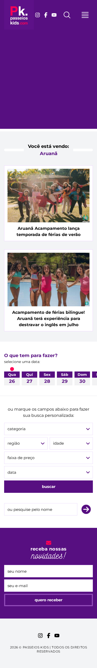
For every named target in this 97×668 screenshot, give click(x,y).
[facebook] (45, 15)
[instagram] (37, 15)
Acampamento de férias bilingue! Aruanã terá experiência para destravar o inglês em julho (48, 318)
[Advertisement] (48, 80)
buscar (48, 486)
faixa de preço (21, 457)
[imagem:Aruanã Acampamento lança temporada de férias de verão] (48, 195)
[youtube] (54, 15)
